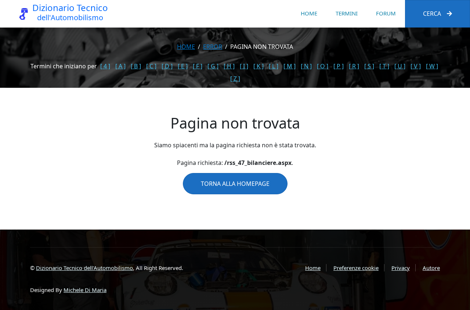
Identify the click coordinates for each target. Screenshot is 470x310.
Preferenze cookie (356, 267)
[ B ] (136, 66)
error (212, 47)
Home (309, 13)
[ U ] (399, 66)
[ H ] (229, 66)
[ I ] (244, 66)
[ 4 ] (105, 66)
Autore (431, 267)
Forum (386, 13)
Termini (347, 13)
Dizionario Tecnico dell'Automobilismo (84, 267)
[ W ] (432, 66)
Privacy (400, 267)
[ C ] (151, 66)
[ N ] (306, 66)
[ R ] (354, 66)
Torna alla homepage (235, 184)
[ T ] (384, 66)
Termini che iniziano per (63, 66)
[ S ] (369, 66)
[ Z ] (235, 79)
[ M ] (289, 66)
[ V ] (416, 66)
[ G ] (212, 66)
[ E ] (183, 66)
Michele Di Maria (85, 289)
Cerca (432, 14)
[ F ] (197, 66)
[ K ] (258, 66)
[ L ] (273, 66)
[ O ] (322, 66)
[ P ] (338, 66)
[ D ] (167, 66)
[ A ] (120, 66)
